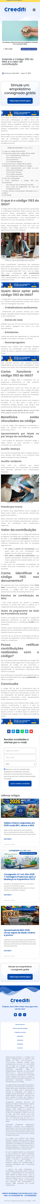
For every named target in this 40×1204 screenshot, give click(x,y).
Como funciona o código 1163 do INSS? (16, 164)
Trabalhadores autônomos (17, 155)
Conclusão (6, 195)
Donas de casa (13, 158)
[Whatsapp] (24, 1014)
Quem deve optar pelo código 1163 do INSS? (18, 153)
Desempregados (14, 162)
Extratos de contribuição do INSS (19, 185)
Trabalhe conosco (20, 1032)
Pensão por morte (14, 176)
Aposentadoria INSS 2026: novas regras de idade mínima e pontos (19, 932)
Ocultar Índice (27, 148)
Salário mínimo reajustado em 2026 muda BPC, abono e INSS (19, 824)
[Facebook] (15, 1014)
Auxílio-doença (13, 172)
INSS (25, 120)
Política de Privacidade (20, 1028)
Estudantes (12, 160)
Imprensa (20, 1036)
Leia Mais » (8, 839)
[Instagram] (20, 1014)
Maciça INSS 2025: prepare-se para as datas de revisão (20, 411)
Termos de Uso (20, 1024)
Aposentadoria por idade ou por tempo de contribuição (22, 169)
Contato (20, 1048)
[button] (9, 731)
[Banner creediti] (20, 115)
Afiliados (20, 1044)
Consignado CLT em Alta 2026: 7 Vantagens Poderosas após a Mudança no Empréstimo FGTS (20, 877)
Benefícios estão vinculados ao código (17, 166)
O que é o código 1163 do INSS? (13, 151)
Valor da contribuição (11, 178)
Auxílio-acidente (14, 174)
